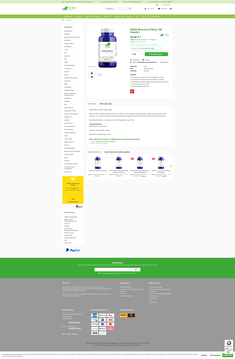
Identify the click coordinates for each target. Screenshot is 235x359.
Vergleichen (135, 60)
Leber (66, 136)
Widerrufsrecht (69, 233)
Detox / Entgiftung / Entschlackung (70, 94)
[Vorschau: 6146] (92, 74)
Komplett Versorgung (70, 78)
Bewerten (165, 62)
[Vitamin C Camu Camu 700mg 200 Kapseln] (161, 162)
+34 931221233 (74, 328)
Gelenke (66, 120)
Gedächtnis (67, 117)
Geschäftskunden (69, 148)
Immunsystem (68, 129)
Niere (66, 157)
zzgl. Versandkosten (141, 42)
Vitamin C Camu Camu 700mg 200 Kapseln (161, 171)
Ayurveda (67, 56)
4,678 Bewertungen (73, 202)
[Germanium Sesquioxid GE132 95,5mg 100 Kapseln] (140, 162)
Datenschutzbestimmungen (110, 273)
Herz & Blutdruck (69, 126)
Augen (66, 75)
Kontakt (66, 226)
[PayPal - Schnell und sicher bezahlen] (73, 250)
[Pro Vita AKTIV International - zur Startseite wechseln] (75, 8)
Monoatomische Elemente (72, 151)
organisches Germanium (71, 37)
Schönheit (67, 81)
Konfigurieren (227, 355)
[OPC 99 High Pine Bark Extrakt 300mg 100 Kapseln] (119, 162)
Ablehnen (204, 355)
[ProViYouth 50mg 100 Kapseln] (97, 162)
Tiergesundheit (69, 43)
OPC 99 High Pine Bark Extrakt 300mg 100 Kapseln (119, 171)
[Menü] (232, 341)
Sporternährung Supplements (69, 167)
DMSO (66, 62)
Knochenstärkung (69, 132)
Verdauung (67, 172)
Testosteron (68, 46)
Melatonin (67, 40)
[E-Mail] (132, 91)
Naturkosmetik (68, 154)
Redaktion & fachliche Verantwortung (132, 289)
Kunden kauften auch (94, 152)
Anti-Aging (67, 68)
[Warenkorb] (171, 8)
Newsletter (152, 291)
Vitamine (67, 34)
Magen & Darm (69, 142)
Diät (65, 104)
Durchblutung (68, 107)
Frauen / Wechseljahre (71, 114)
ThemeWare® (137, 345)
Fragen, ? (144, 62)
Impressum (67, 243)
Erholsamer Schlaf (70, 111)
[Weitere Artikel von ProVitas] (164, 35)
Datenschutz (68, 235)
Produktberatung (126, 287)
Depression (67, 98)
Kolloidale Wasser (69, 65)
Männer (66, 145)
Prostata (66, 161)
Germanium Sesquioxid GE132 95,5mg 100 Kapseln (140, 171)
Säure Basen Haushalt (71, 164)
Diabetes (67, 101)
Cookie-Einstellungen (70, 217)
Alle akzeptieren (215, 355)
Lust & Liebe (68, 139)
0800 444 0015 (74, 322)
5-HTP (66, 50)
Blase (66, 84)
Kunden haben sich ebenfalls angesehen (117, 152)
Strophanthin (68, 31)
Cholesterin (67, 87)
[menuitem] (166, 5)
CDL (65, 59)
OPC (65, 53)
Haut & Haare (68, 123)
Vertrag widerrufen (70, 238)
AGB (65, 240)
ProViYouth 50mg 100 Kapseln (98, 170)
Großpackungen (69, 90)
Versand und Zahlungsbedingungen (71, 229)
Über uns (67, 223)
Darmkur (67, 71)
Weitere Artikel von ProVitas (99, 143)
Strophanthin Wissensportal (120, 345)
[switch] (229, 352)
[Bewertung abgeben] (144, 34)
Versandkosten (113, 343)
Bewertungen (105, 104)
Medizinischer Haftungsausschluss (70, 220)
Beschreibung (92, 104)
